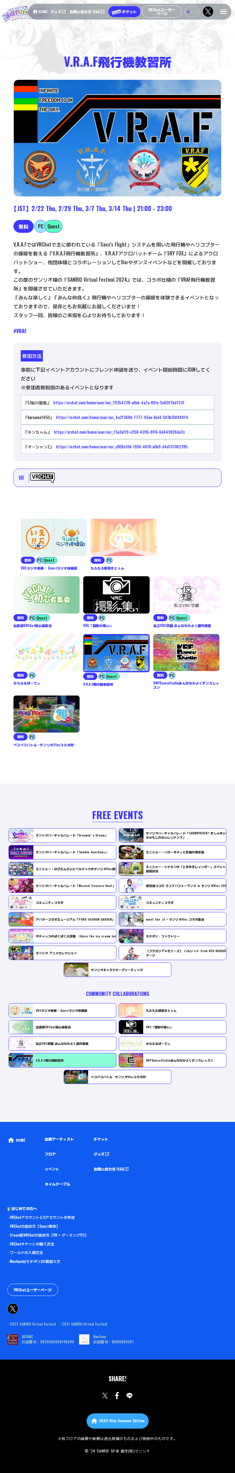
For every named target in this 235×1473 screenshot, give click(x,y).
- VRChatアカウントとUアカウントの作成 (41, 1217)
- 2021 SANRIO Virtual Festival (83, 1324)
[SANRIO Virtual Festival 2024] (25, 13)
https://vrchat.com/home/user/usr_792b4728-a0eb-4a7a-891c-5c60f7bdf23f (119, 402)
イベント (52, 1169)
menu (223, 11)
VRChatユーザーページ (33, 1289)
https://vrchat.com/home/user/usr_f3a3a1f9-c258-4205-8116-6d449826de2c (119, 432)
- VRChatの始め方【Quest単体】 (33, 1226)
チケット (101, 1139)
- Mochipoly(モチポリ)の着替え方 (33, 1261)
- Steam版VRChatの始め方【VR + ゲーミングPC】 (47, 1235)
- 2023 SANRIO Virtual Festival (31, 1324)
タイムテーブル (57, 1184)
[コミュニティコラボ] (7, 1002)
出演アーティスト (59, 1139)
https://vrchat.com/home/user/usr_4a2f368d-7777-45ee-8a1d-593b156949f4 (122, 417)
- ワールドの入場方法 (25, 1252)
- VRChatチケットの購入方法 (30, 1243)
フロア (50, 1154)
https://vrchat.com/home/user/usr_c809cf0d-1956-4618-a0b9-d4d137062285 (122, 446)
